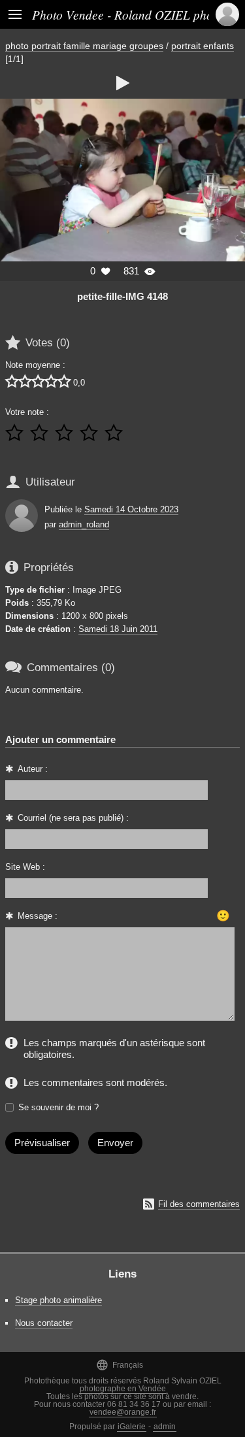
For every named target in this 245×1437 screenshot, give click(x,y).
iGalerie (132, 1426)
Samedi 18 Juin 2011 (117, 629)
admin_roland (84, 524)
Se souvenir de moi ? (58, 1107)
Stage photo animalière (58, 1300)
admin (165, 1426)
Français (119, 1365)
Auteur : (33, 769)
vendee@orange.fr (123, 1412)
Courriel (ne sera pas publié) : (73, 818)
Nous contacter (44, 1323)
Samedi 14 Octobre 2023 (131, 509)
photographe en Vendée (123, 1389)
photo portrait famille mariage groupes (84, 46)
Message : (37, 916)
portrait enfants (202, 46)
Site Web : (25, 867)
